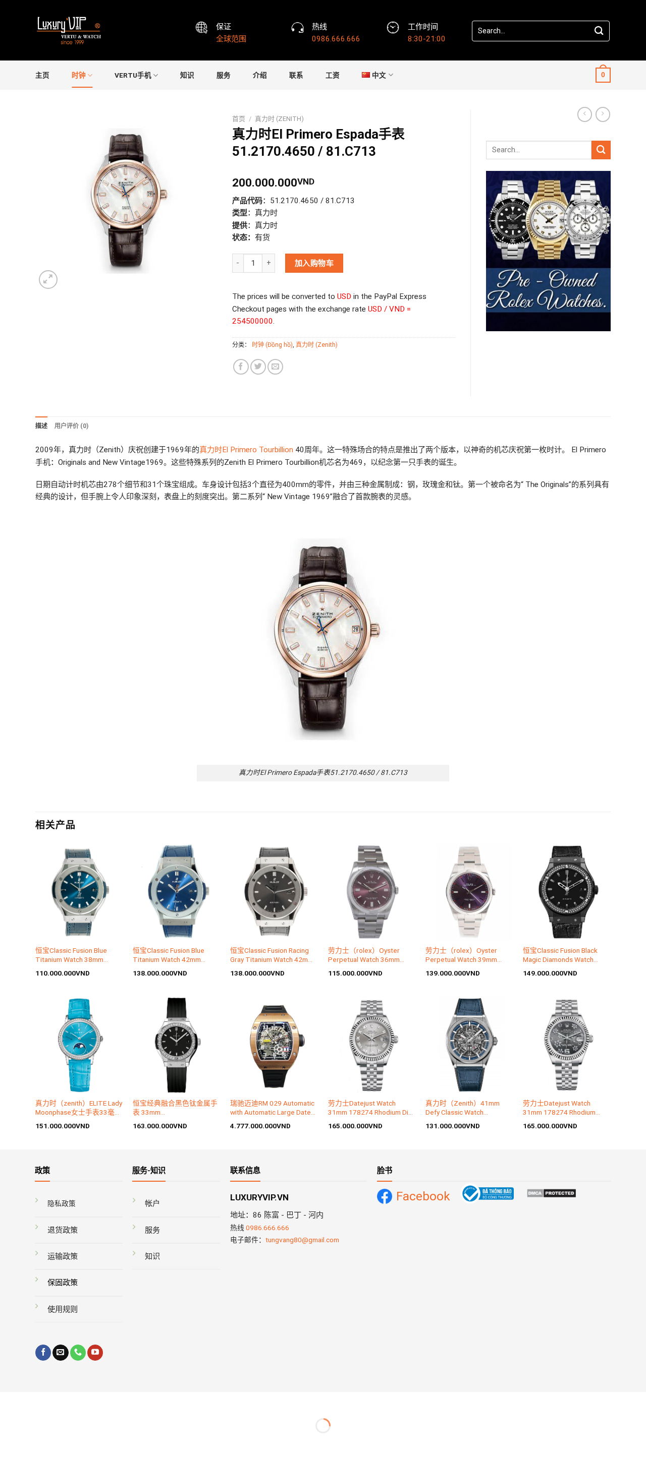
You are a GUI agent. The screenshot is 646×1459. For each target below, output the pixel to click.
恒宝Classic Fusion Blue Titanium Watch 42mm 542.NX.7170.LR (168, 955)
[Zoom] (48, 279)
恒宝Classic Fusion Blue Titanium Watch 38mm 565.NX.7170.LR (71, 955)
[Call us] (78, 1353)
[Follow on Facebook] (43, 1353)
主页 (42, 75)
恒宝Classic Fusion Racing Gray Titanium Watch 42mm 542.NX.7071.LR (271, 955)
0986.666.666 (267, 1228)
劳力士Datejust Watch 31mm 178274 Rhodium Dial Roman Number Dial (370, 1108)
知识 (187, 75)
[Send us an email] (60, 1353)
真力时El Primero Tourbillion (246, 449)
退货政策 (62, 1230)
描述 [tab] (41, 426)
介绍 (260, 75)
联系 (296, 75)
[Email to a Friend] (275, 367)
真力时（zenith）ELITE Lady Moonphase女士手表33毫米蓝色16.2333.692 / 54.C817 (78, 1108)
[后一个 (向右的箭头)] (37, 1442)
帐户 (152, 1203)
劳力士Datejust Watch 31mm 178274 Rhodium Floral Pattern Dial (559, 1108)
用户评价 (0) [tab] (71, 426)
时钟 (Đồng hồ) (272, 344)
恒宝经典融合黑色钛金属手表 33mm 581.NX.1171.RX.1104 (175, 1108)
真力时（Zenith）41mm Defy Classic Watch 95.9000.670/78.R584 (462, 1108)
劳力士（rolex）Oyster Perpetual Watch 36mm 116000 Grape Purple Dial (367, 955)
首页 (238, 119)
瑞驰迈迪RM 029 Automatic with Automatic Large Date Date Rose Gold (272, 1108)
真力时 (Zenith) (279, 119)
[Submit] (599, 31)
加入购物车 (314, 263)
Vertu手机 (133, 75)
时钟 (79, 75)
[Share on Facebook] (241, 367)
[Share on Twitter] (258, 367)
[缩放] (37, 1401)
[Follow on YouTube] (95, 1353)
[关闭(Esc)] (9, 1401)
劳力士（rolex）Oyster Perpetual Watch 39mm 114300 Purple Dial (461, 955)
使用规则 (62, 1309)
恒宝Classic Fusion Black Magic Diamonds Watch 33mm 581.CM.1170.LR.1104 (560, 955)
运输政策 (62, 1256)
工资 (333, 75)
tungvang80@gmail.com (302, 1240)
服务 (224, 75)
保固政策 (62, 1282)
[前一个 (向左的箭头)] (9, 1442)
